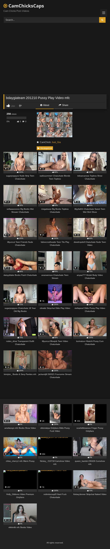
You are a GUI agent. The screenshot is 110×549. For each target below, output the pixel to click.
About (46, 105)
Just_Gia (56, 142)
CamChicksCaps (25, 6)
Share (65, 105)
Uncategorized (46, 148)
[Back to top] (101, 540)
